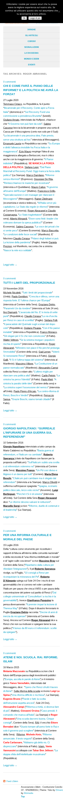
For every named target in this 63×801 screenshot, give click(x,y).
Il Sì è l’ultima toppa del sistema (26, 359)
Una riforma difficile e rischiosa (28, 695)
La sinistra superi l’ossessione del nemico (26, 387)
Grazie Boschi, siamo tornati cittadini (31, 399)
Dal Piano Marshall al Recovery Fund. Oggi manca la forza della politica (31, 171)
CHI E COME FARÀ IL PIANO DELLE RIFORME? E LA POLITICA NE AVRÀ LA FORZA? (30, 90)
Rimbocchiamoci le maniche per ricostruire (26, 183)
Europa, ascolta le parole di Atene (22, 679)
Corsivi (32, 41)
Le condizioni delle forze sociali (20, 234)
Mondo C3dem (31, 59)
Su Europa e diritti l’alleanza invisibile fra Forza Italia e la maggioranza (31, 147)
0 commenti (9, 81)
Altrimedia (28, 793)
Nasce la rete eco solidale (17, 250)
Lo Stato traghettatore (30, 214)
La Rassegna (31, 53)
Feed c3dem (12, 781)
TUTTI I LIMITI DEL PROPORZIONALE (29, 282)
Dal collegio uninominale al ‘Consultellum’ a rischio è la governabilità (29, 596)
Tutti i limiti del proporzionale (37, 292)
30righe (31, 30)
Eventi (31, 65)
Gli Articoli (31, 35)
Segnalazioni (31, 47)
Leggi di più (35, 18)
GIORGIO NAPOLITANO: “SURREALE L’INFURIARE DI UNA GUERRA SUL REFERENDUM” (29, 432)
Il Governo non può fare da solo (25, 123)
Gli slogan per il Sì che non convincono (24, 336)
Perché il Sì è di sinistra (29, 494)
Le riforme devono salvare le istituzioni (30, 502)
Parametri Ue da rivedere (17, 308)
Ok (24, 18)
